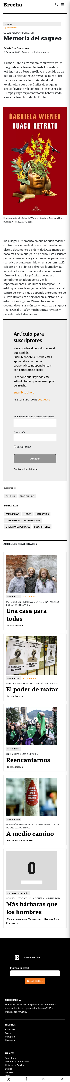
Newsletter (10, 1040)
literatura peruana (18, 526)
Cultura (9, 24)
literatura (42, 514)
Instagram (10, 1036)
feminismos (12, 514)
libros (27, 514)
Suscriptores (42, 526)
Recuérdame (23, 447)
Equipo (8, 1068)
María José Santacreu (16, 48)
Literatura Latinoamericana (23, 520)
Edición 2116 (13, 678)
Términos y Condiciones (17, 1061)
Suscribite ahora (24, 392)
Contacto (9, 1072)
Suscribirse (10, 1057)
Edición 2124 (13, 597)
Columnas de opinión (17, 893)
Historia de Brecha (14, 1065)
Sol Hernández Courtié (20, 840)
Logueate (44, 399)
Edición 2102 (13, 749)
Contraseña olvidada (26, 469)
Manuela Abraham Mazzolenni (24, 919)
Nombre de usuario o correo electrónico (34, 416)
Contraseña (19, 432)
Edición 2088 (13, 819)
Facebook (10, 1029)
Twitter (8, 1033)
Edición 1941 (27, 496)
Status (8, 1075)
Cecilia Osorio (15, 625)
